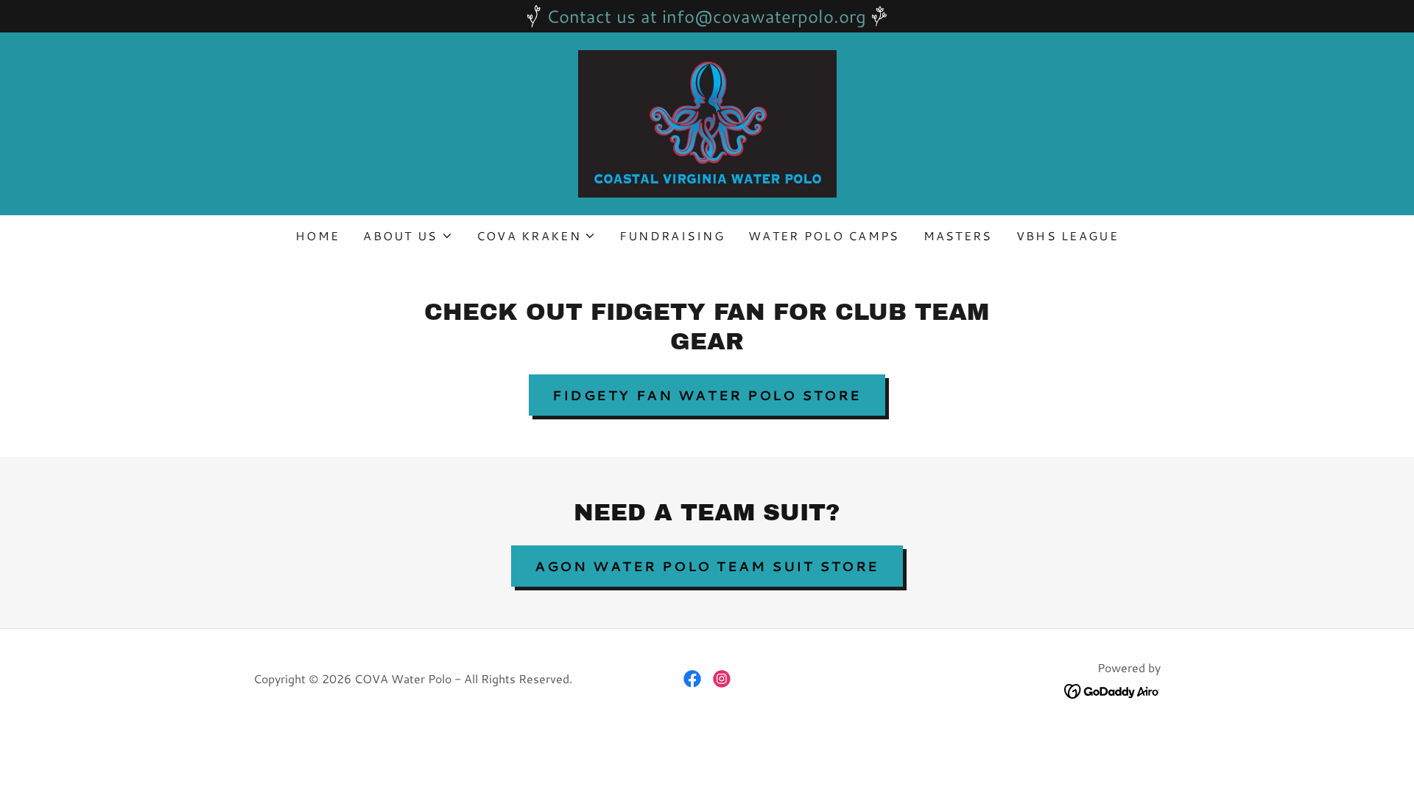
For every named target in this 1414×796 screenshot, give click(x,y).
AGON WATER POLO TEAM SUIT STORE (707, 566)
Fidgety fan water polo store (707, 395)
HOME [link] (317, 235)
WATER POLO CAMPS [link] (824, 235)
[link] (706, 121)
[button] (407, 236)
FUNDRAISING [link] (672, 235)
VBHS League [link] (1067, 235)
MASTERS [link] (958, 235)
